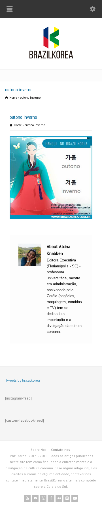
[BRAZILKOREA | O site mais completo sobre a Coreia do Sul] (51, 57)
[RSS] (27, 498)
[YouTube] (74, 498)
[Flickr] (59, 498)
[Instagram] (66, 498)
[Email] (35, 498)
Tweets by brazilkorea (22, 380)
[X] (43, 498)
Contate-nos (60, 449)
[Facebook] (51, 498)
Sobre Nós (38, 449)
